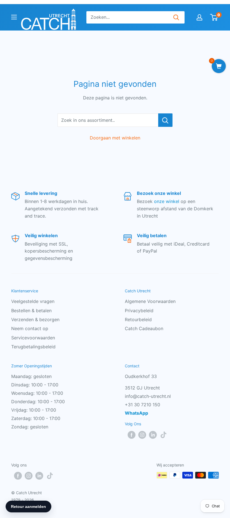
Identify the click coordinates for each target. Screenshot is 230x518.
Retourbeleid (138, 319)
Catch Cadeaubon (144, 328)
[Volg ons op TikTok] (163, 435)
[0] (214, 17)
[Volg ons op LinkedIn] (153, 435)
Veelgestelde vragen (32, 301)
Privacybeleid (139, 310)
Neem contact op (29, 328)
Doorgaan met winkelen (115, 138)
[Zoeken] (176, 17)
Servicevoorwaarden (33, 337)
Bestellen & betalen (31, 310)
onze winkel (166, 201)
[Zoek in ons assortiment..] (165, 120)
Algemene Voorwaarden (150, 301)
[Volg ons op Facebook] (131, 435)
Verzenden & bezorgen (35, 319)
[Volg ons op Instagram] (142, 435)
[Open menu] (14, 17)
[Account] (199, 17)
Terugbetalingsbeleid (33, 346)
